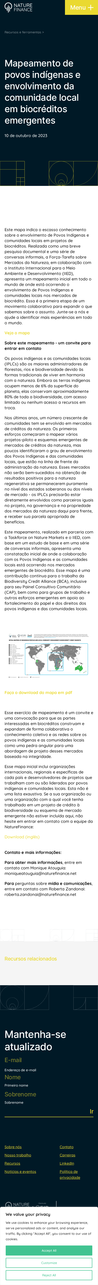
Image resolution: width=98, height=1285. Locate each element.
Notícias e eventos (20, 1171)
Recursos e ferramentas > (24, 32)
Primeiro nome (16, 1085)
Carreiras (67, 1155)
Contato (67, 1147)
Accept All (49, 1250)
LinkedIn (67, 1163)
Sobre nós (13, 1147)
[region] (49, 1246)
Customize (49, 1263)
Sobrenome (14, 1102)
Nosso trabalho (18, 1155)
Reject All (49, 1275)
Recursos (12, 1163)
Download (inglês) (22, 836)
